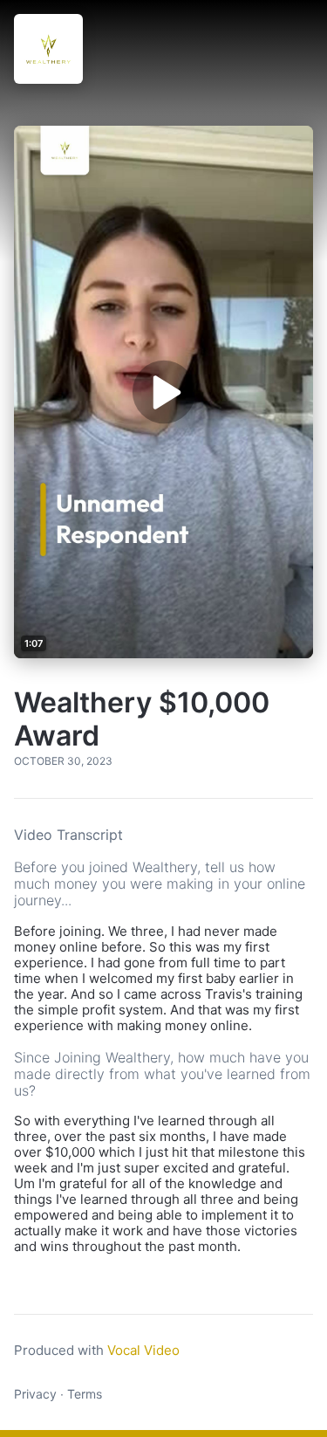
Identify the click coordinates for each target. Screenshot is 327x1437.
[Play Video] (163, 392)
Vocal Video (143, 1350)
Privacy (35, 1393)
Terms (84, 1393)
